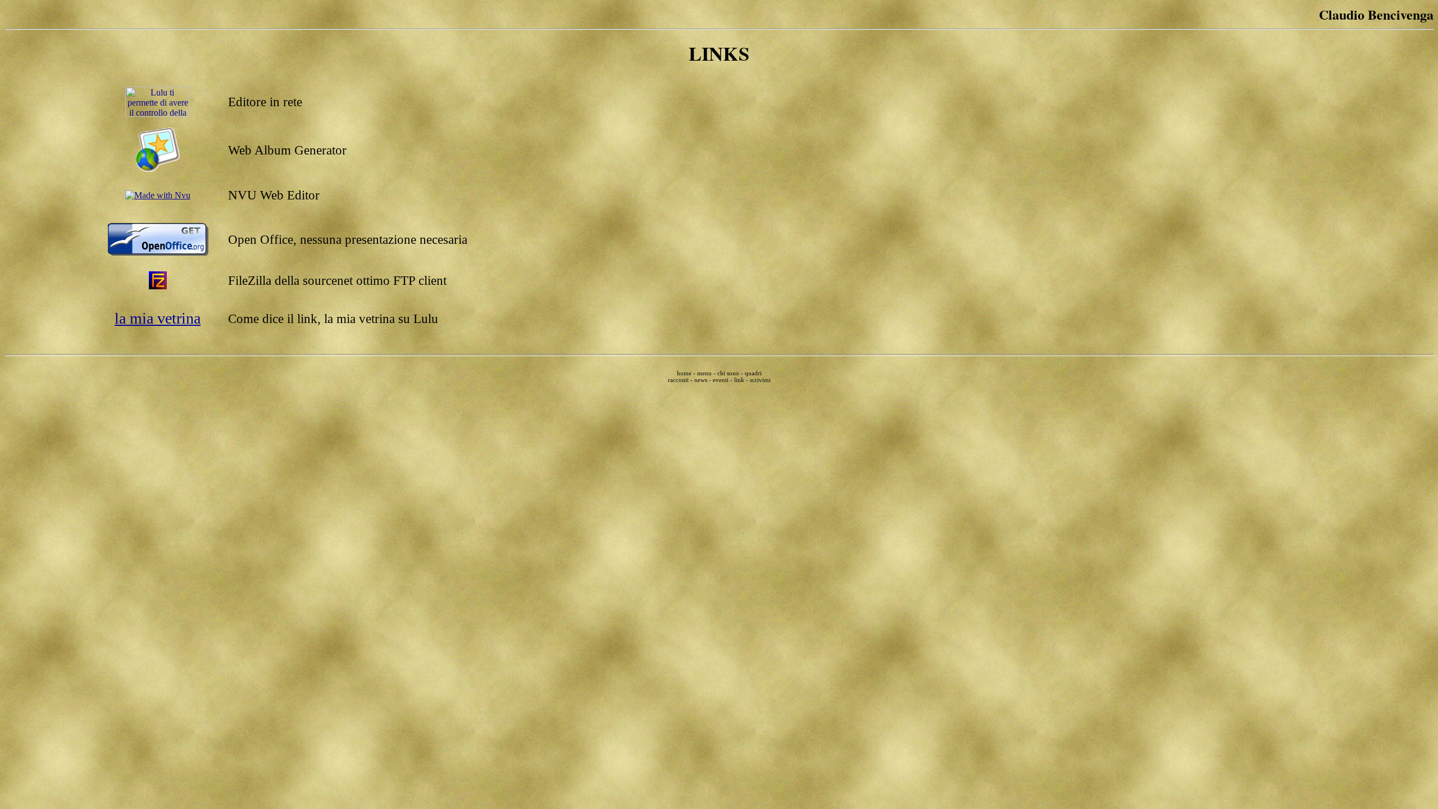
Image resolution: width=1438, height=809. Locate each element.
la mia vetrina (158, 318)
